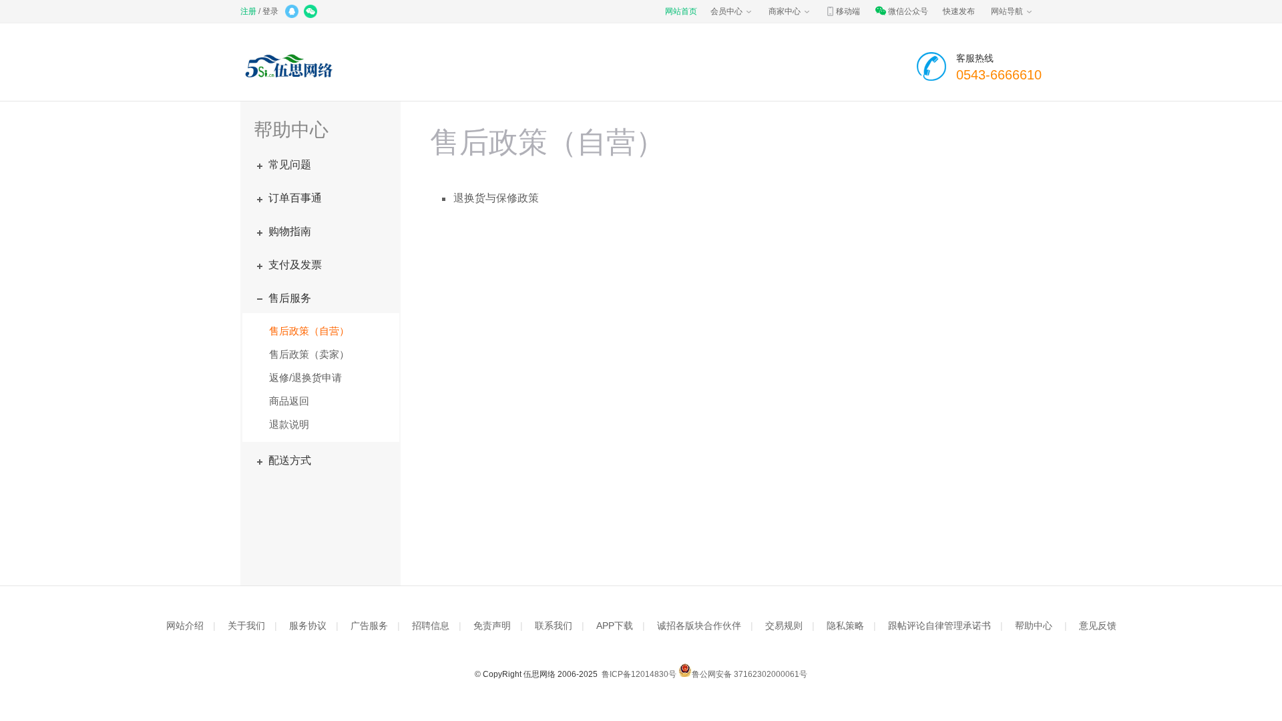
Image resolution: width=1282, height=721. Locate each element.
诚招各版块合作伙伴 (699, 625)
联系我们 (553, 625)
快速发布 (959, 11)
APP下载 (614, 625)
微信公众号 (908, 11)
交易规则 (784, 625)
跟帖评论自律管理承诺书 (939, 625)
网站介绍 (185, 625)
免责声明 (492, 625)
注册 (248, 11)
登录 (270, 11)
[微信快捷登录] (311, 12)
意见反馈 (1097, 625)
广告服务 (369, 625)
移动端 (848, 11)
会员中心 (726, 11)
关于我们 (246, 625)
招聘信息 (430, 625)
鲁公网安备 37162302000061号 (749, 674)
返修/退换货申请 (305, 377)
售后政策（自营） (309, 330)
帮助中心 (1033, 625)
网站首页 (681, 11)
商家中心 (785, 11)
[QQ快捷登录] (292, 12)
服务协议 (308, 625)
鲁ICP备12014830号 (638, 674)
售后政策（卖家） (309, 354)
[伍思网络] (292, 67)
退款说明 (289, 424)
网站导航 (1007, 11)
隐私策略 (845, 625)
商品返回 (289, 401)
